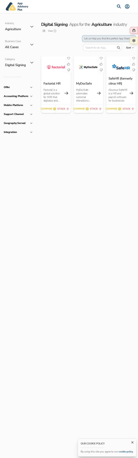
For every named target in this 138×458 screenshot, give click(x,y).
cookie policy (126, 451)
